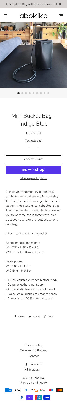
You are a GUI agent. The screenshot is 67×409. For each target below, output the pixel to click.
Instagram (35, 370)
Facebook (35, 364)
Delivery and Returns (33, 350)
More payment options (33, 178)
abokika (40, 378)
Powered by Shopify (33, 383)
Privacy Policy (34, 345)
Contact (34, 356)
